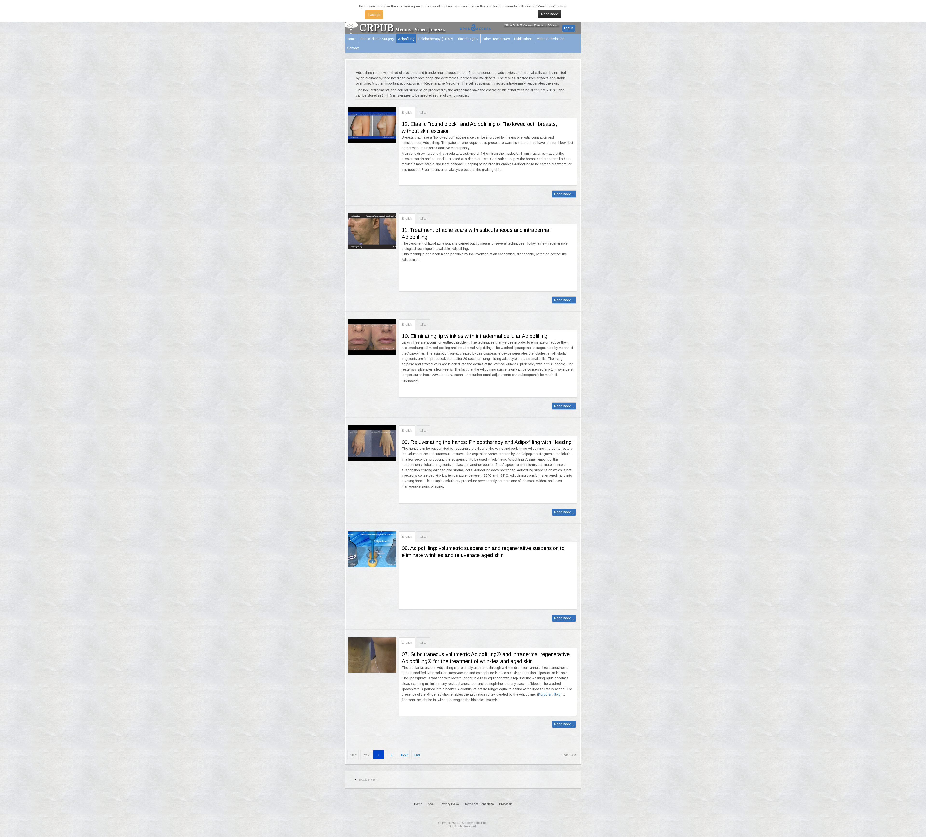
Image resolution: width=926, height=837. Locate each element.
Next (404, 755)
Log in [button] (568, 28)
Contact (353, 48)
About (431, 804)
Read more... (564, 194)
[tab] (407, 112)
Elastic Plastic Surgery (377, 39)
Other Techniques (496, 39)
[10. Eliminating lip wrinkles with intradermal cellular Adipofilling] (372, 337)
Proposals (505, 804)
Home (351, 39)
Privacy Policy (450, 804)
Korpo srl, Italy (549, 694)
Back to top (369, 780)
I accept (374, 15)
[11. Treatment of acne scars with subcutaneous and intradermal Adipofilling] (372, 231)
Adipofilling (406, 39)
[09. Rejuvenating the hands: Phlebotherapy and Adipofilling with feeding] (372, 443)
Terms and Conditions (479, 804)
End (417, 755)
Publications (523, 39)
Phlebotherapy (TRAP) (435, 39)
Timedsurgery (467, 39)
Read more (549, 14)
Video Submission (550, 39)
